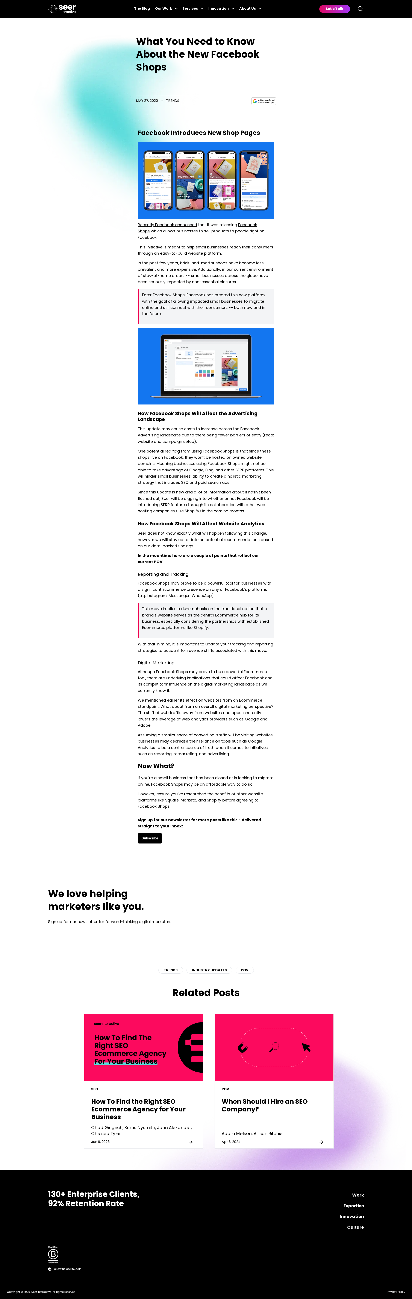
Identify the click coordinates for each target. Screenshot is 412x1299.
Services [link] (190, 9)
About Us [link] (247, 9)
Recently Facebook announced (167, 225)
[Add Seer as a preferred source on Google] (263, 101)
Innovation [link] (218, 9)
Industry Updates (209, 970)
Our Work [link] (163, 9)
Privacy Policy (396, 1292)
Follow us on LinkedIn (67, 1269)
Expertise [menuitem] (354, 1206)
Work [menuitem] (358, 1195)
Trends (172, 101)
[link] (62, 9)
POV (244, 970)
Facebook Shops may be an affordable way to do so (202, 785)
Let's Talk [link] (334, 9)
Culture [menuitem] (355, 1227)
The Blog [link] (142, 9)
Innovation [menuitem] (352, 1217)
